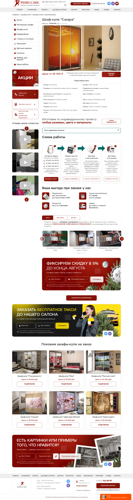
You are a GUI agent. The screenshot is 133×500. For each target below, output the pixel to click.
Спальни (20, 53)
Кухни (19, 20)
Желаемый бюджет (78, 279)
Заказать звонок (80, 3)
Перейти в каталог (111, 179)
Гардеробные (23, 34)
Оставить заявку (51, 179)
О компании (31, 9)
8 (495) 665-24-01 (98, 1)
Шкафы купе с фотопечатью (44, 15)
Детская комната (24, 48)
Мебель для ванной (22, 59)
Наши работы (22, 64)
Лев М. (105, 331)
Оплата (73, 217)
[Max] (113, 4)
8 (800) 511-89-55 (98, 3)
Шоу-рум (74, 9)
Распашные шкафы (25, 25)
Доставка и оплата (59, 9)
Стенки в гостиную (25, 39)
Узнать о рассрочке (91, 179)
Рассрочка (86, 9)
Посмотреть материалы (81, 298)
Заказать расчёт (111, 74)
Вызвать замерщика (71, 179)
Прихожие (21, 44)
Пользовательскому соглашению (75, 286)
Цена (47, 217)
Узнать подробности (111, 121)
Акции (96, 9)
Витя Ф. (105, 354)
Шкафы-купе (26, 15)
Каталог (44, 9)
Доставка (60, 217)
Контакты (117, 9)
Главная (19, 9)
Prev (26, 128)
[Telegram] (109, 4)
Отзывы (106, 9)
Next (26, 199)
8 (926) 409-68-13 (98, 6)
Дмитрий (79, 331)
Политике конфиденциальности (57, 286)
